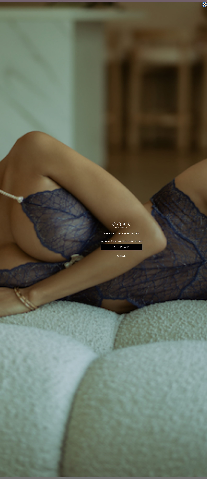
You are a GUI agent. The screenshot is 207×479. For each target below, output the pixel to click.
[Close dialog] (204, 4)
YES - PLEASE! (121, 247)
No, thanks (121, 256)
